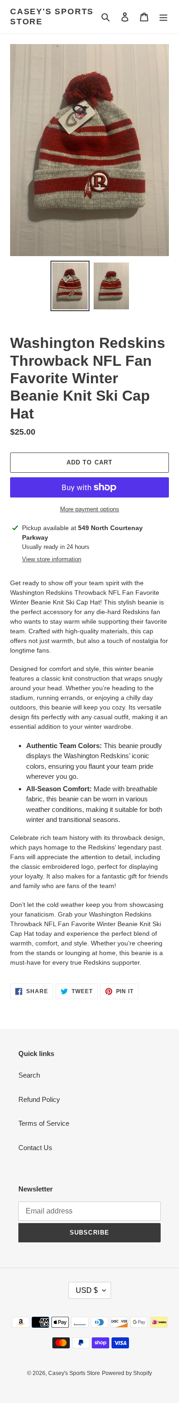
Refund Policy (39, 1099)
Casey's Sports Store (52, 16)
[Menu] (163, 17)
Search (29, 1075)
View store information (51, 559)
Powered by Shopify (127, 1373)
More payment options (89, 509)
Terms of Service (43, 1123)
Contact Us (35, 1147)
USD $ (87, 1290)
